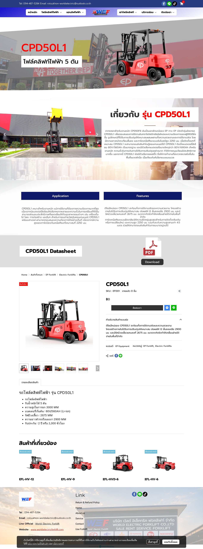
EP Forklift (51, 274)
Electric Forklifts (67, 274)
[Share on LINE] (120, 355)
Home (24, 274)
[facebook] (164, 3)
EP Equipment (122, 346)
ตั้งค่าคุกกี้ (153, 542)
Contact (79, 523)
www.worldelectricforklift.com (47, 529)
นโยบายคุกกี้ (58, 543)
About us (80, 513)
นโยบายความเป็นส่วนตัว (38, 543)
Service (79, 518)
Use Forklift (81, 529)
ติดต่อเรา (137, 307)
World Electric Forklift (47, 524)
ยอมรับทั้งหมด (170, 542)
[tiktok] (174, 3)
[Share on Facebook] (116, 355)
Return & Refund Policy (87, 502)
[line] (169, 3)
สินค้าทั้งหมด (36, 274)
